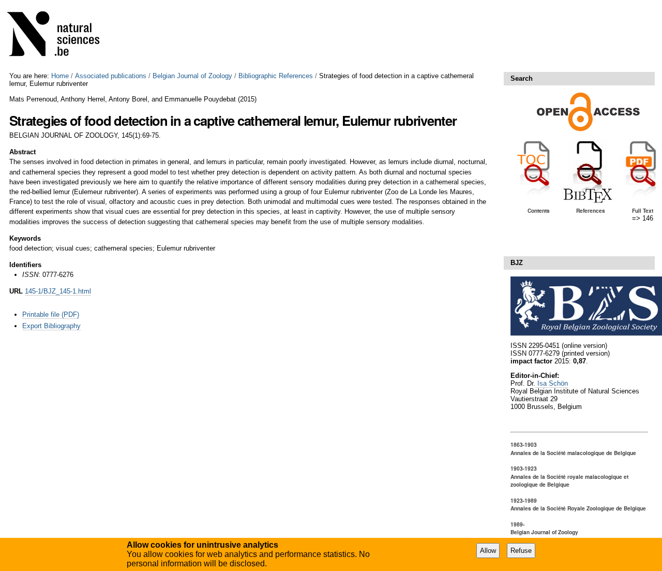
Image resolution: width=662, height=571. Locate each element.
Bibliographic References (275, 76)
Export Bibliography (51, 326)
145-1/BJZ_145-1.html (58, 291)
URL (16, 291)
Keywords (25, 238)
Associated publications (110, 76)
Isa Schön (551, 383)
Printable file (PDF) (50, 314)
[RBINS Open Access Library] (60, 36)
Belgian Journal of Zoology (192, 76)
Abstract (22, 152)
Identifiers (25, 265)
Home (60, 76)
